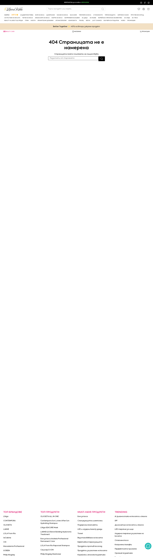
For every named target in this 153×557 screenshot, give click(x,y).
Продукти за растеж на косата (92, 550)
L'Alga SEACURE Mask (49, 528)
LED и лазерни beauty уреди (90, 529)
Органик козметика (124, 553)
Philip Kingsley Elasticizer (50, 554)
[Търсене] (101, 58)
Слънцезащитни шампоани (90, 521)
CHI (4, 542)
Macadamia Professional (13, 546)
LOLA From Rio (9, 533)
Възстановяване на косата (90, 538)
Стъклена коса (121, 540)
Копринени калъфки (123, 545)
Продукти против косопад (90, 546)
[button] (6, 15)
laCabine (7, 538)
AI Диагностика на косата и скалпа (131, 516)
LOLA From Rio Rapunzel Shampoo (55, 545)
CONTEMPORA (9, 521)
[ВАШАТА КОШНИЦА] (148, 9)
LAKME (6, 529)
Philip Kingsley (9, 555)
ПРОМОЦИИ (146, 31)
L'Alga (5, 516)
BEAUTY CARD (10, 31)
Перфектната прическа (126, 549)
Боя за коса (83, 516)
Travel (80, 533)
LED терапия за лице (124, 529)
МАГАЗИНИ (77, 31)
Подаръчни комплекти (88, 525)
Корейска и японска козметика (91, 555)
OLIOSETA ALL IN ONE (49, 516)
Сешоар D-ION (47, 550)
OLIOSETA (7, 525)
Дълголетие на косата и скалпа (129, 525)
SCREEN (6, 550)
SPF (116, 521)
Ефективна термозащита (90, 542)
